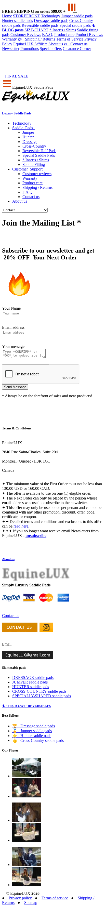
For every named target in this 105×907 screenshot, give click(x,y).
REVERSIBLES (26, 706)
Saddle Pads (23, 128)
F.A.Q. (47, 34)
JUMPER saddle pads (30, 682)
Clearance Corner (77, 48)
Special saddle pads (75, 25)
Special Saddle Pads (38, 155)
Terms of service (55, 898)
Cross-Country (34, 146)
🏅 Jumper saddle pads (32, 731)
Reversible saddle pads (40, 25)
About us (55, 44)
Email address (13, 327)
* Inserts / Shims (62, 30)
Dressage (29, 141)
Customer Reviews (25, 34)
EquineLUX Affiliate (30, 44)
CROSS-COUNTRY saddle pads (39, 691)
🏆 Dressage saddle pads (33, 726)
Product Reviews (89, 34)
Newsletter (10, 48)
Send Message (15, 387)
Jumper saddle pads (77, 16)
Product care (64, 34)
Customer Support (28, 169)
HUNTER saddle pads (30, 687)
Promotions (29, 48)
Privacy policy (20, 898)
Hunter (28, 137)
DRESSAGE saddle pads (33, 677)
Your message (13, 346)
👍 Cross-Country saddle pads (38, 740)
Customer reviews (36, 174)
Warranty (9, 39)
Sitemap (30, 902)
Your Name (11, 308)
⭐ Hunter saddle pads (31, 735)
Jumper (28, 132)
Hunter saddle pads (17, 20)
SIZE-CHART (36, 30)
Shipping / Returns (36, 39)
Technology (50, 16)
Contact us (75, 44)
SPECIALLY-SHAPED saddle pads (41, 696)
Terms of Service (69, 39)
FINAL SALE (18, 76)
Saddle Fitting (33, 164)
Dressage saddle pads (51, 20)
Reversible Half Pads (39, 151)
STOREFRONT (26, 16)
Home (7, 16)
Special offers (51, 48)
